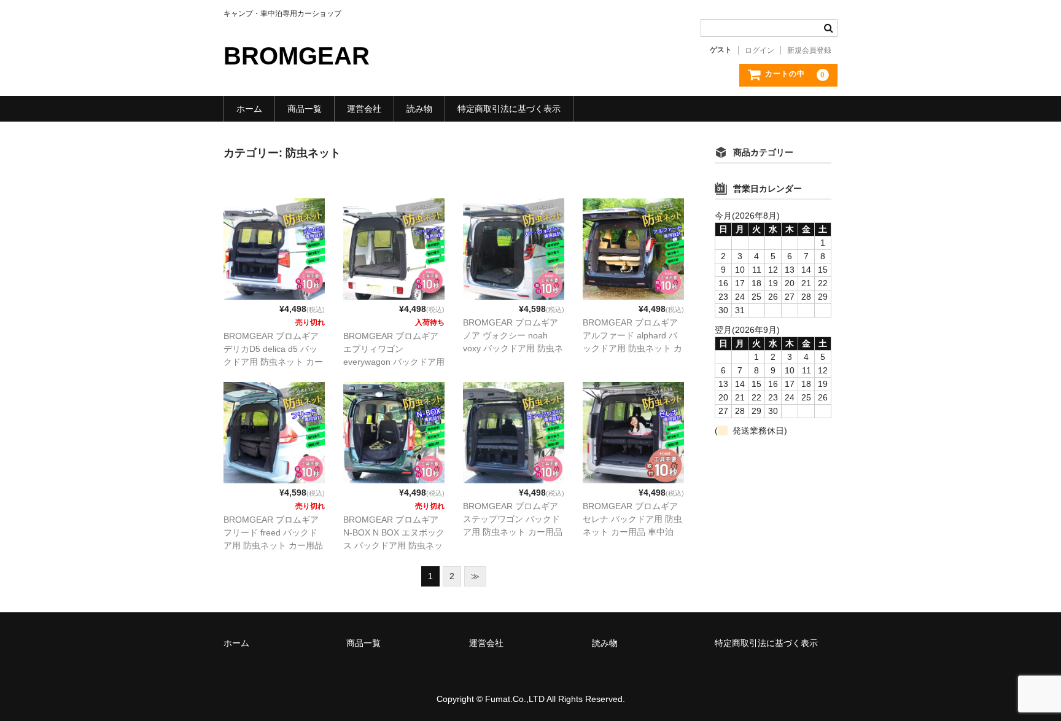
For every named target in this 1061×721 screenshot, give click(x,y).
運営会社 (364, 109)
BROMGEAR (296, 55)
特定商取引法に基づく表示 (509, 109)
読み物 (419, 109)
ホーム (249, 109)
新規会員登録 (809, 50)
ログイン (759, 50)
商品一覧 (304, 109)
